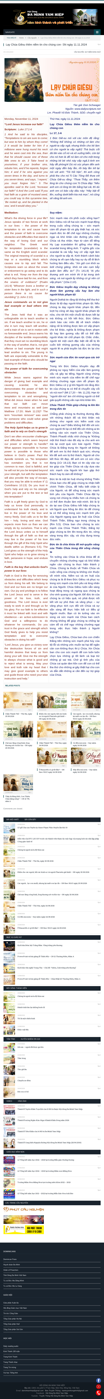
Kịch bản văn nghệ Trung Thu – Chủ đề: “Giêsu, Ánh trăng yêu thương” (46, 968)
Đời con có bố (23, 1091)
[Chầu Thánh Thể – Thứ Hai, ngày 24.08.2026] (52, 730)
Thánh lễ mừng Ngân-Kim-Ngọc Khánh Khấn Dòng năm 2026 (43, 1120)
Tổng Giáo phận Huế (11, 1324)
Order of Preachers (10, 1270)
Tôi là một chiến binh (26, 1018)
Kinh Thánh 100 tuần (11, 1351)
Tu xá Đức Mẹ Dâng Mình (13, 1281)
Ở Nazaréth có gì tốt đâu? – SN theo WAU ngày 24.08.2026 (51, 770)
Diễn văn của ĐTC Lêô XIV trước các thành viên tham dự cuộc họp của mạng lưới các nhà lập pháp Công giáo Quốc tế (58, 840)
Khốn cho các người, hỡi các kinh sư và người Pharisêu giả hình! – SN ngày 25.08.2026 (52, 716)
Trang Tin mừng (9, 1367)
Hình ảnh (22, 1101)
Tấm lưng (21, 1058)
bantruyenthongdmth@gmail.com (75, 1391)
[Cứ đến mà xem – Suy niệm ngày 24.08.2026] (86, 730)
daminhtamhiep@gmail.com (32, 1391)
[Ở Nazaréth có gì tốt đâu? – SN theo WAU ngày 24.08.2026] (52, 757)
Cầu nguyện (79, 52)
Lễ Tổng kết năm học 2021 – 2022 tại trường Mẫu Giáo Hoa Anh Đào (45, 1193)
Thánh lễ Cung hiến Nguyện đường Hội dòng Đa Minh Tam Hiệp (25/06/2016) (49, 1142)
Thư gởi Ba (22, 1069)
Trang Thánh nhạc (10, 1362)
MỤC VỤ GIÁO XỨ (14, 937)
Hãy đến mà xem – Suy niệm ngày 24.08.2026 (85, 770)
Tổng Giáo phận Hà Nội (12, 1319)
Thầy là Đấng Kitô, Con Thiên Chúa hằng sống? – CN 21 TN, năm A (17, 798)
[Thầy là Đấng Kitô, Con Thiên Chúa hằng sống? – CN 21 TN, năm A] (18, 784)
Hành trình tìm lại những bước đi (31, 1007)
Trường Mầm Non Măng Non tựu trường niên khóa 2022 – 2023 (44, 1182)
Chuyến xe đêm (24, 1080)
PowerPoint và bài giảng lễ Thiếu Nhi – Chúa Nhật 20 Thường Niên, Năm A (48, 979)
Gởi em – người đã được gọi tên (30, 1047)
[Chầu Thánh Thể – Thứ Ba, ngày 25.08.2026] (18, 701)
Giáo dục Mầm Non (15, 1152)
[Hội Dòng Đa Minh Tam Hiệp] (52, 17)
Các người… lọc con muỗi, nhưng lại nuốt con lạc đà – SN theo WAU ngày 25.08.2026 (86, 716)
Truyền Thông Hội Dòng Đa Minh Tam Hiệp (56, 1396)
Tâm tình (10, 1039)
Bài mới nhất (12, 820)
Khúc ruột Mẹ (23, 1029)
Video (9, 1101)
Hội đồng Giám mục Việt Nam (15, 1308)
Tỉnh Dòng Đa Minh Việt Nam (14, 1275)
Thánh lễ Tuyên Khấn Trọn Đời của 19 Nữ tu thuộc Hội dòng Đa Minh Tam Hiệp (50, 1109)
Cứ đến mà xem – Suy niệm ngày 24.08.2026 (84, 744)
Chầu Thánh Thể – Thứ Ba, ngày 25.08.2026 (35, 861)
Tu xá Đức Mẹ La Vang (12, 1286)
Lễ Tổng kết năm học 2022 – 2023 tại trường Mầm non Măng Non (44, 1171)
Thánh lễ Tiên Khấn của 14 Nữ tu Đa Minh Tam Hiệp (39, 1131)
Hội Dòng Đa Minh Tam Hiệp (57, 1393)
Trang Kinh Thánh (10, 1357)
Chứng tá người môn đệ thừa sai (30, 850)
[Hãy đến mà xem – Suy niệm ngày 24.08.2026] (86, 757)
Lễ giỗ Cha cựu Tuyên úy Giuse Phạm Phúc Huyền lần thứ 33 (42, 827)
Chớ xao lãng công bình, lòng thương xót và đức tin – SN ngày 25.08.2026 (18, 745)
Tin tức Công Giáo (10, 1313)
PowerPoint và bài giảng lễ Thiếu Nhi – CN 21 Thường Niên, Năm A (45, 956)
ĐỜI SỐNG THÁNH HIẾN (16, 988)
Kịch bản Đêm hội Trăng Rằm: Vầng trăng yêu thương (39, 945)
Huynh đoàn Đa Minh (11, 1265)
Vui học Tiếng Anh (10, 1373)
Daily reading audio (10, 1346)
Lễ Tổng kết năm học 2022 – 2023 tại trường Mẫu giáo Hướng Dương (45, 1160)
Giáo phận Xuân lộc (11, 1303)
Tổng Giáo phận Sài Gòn (13, 1329)
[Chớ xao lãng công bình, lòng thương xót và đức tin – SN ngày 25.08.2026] (18, 730)
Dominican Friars (10, 1259)
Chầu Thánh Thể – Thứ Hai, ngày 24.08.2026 (36, 905)
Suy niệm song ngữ (93, 52)
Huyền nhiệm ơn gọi (30, 1039)
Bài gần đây (30, 820)
